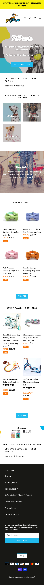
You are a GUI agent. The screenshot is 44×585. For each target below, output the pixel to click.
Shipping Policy (11, 489)
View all (22, 296)
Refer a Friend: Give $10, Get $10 (18, 495)
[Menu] (40, 17)
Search (8, 476)
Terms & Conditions (13, 502)
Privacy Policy (11, 508)
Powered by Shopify (28, 577)
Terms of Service (12, 514)
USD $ (21, 556)
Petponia (18, 577)
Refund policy (11, 482)
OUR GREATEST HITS (22, 64)
